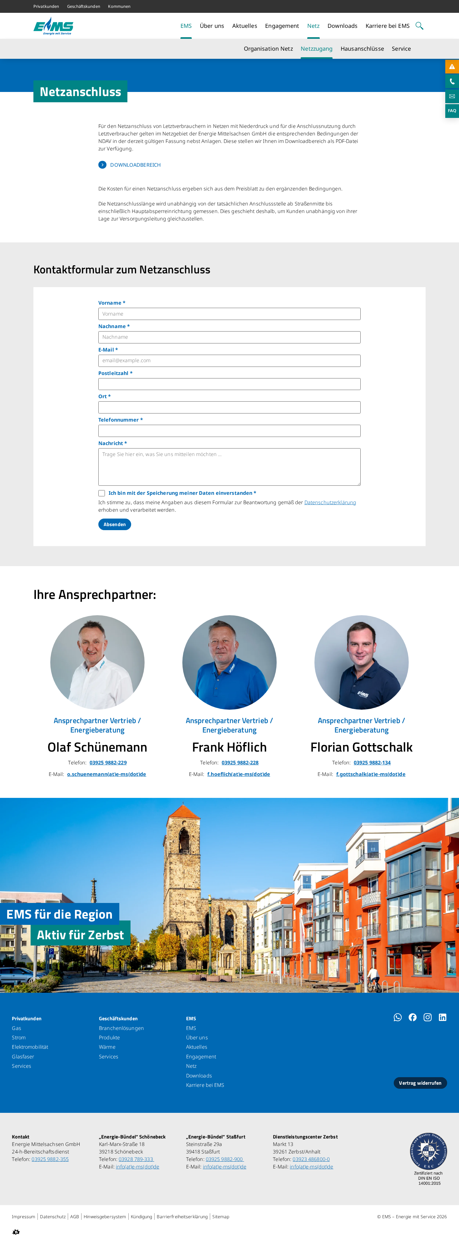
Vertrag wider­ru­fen (420, 1083)
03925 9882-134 (372, 762)
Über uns (197, 1037)
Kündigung (141, 1216)
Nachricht (112, 443)
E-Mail (108, 349)
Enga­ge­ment (201, 1056)
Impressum (23, 1216)
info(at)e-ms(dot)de (137, 1166)
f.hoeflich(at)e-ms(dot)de (238, 774)
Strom (19, 1037)
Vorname (112, 302)
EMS (191, 1018)
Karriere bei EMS (205, 1085)
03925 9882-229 (108, 762)
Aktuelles (196, 1046)
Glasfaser (23, 1056)
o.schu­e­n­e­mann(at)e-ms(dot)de (106, 774)
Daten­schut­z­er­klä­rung (330, 502)
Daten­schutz (52, 1216)
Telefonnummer (120, 419)
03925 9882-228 (240, 762)
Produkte (109, 1037)
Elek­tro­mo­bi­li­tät (30, 1046)
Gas (16, 1028)
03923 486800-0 (311, 1159)
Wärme (107, 1046)
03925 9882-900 (225, 1159)
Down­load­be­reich (135, 164)
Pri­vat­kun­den (26, 1018)
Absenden (115, 524)
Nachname (114, 326)
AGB (74, 1216)
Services (21, 1065)
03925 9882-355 (50, 1159)
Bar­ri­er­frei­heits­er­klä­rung (182, 1216)
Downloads (199, 1075)
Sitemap (220, 1216)
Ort (104, 396)
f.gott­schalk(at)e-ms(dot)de (371, 774)
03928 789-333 (136, 1159)
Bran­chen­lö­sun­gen (121, 1028)
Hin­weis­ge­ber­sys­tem (105, 1216)
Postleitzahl (115, 373)
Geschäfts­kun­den (118, 1018)
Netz (191, 1065)
